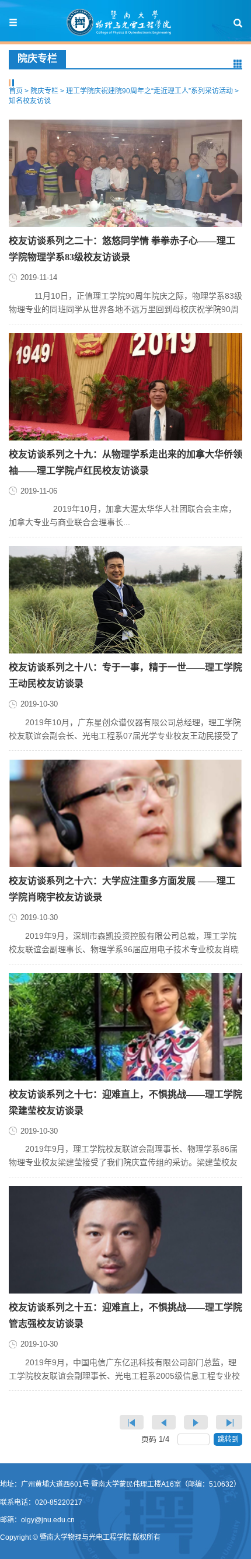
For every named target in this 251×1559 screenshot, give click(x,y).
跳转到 (229, 1439)
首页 (16, 91)
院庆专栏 (44, 91)
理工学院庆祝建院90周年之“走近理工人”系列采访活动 (149, 91)
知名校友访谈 (30, 101)
